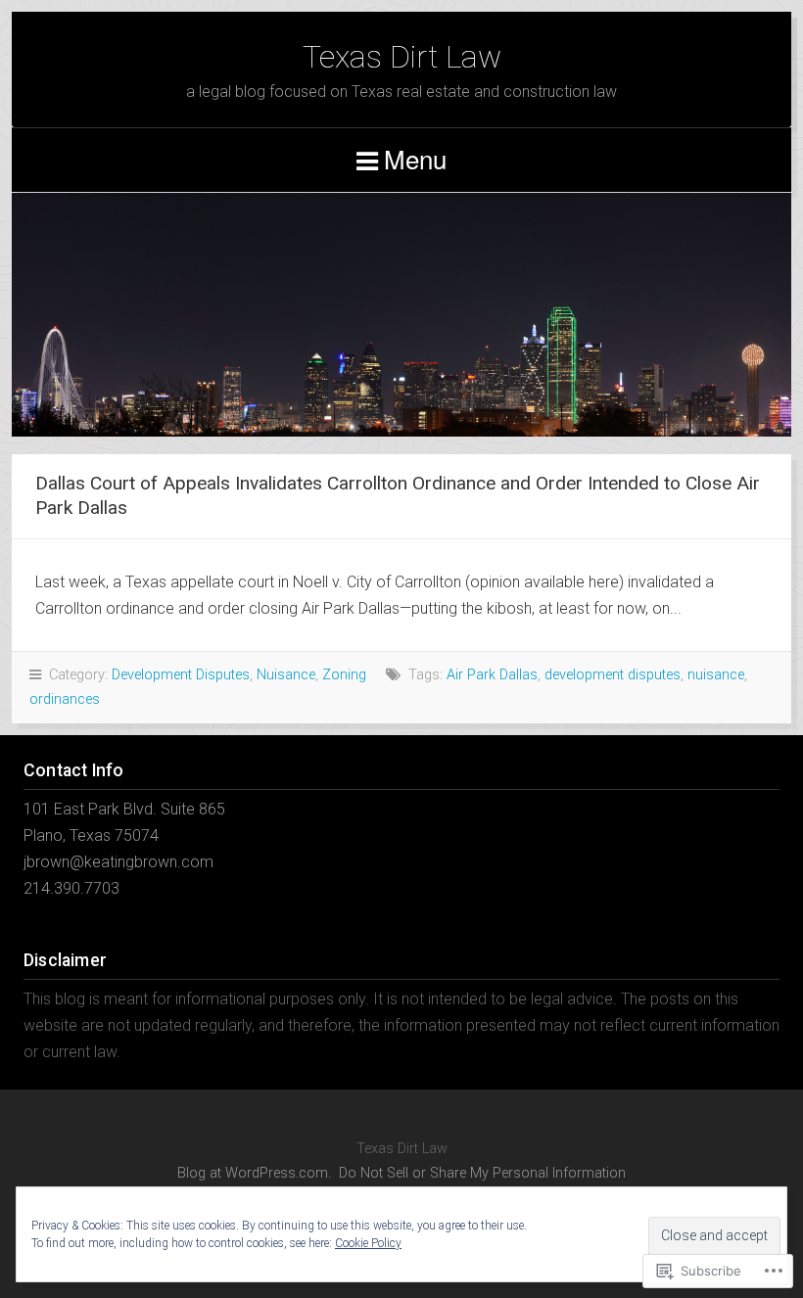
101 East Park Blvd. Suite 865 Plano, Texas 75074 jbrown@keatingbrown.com (124, 835)
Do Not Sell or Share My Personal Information (482, 1173)
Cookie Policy (368, 1243)
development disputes (612, 675)
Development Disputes (181, 675)
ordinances (64, 699)
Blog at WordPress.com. (254, 1173)
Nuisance (286, 675)
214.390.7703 (71, 888)
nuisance (715, 675)
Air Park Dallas (492, 675)
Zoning (344, 675)
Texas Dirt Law (402, 56)
